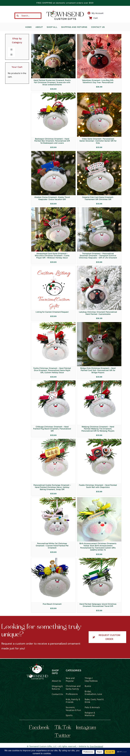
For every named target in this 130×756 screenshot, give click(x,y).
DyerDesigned (96, 746)
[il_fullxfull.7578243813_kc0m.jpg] (99, 208)
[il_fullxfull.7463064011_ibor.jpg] (53, 498)
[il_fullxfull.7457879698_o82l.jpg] (53, 440)
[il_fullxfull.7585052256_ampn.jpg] (99, 35)
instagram (86, 727)
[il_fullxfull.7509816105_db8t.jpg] (53, 323)
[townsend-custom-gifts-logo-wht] (37, 662)
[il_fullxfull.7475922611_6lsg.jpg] (99, 440)
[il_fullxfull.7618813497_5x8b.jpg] (99, 266)
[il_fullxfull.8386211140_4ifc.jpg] (53, 35)
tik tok (62, 727)
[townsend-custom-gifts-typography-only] (65, 10)
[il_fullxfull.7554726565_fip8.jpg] (99, 93)
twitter (62, 736)
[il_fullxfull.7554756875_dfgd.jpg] (99, 152)
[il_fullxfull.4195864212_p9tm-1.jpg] (99, 498)
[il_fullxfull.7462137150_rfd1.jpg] (99, 381)
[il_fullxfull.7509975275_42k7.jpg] (53, 381)
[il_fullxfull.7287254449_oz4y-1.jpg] (53, 559)
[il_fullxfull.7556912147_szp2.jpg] (53, 266)
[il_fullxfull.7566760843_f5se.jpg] (53, 208)
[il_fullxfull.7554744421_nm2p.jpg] (53, 152)
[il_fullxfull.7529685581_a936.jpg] (53, 93)
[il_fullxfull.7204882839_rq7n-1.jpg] (99, 559)
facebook (39, 727)
